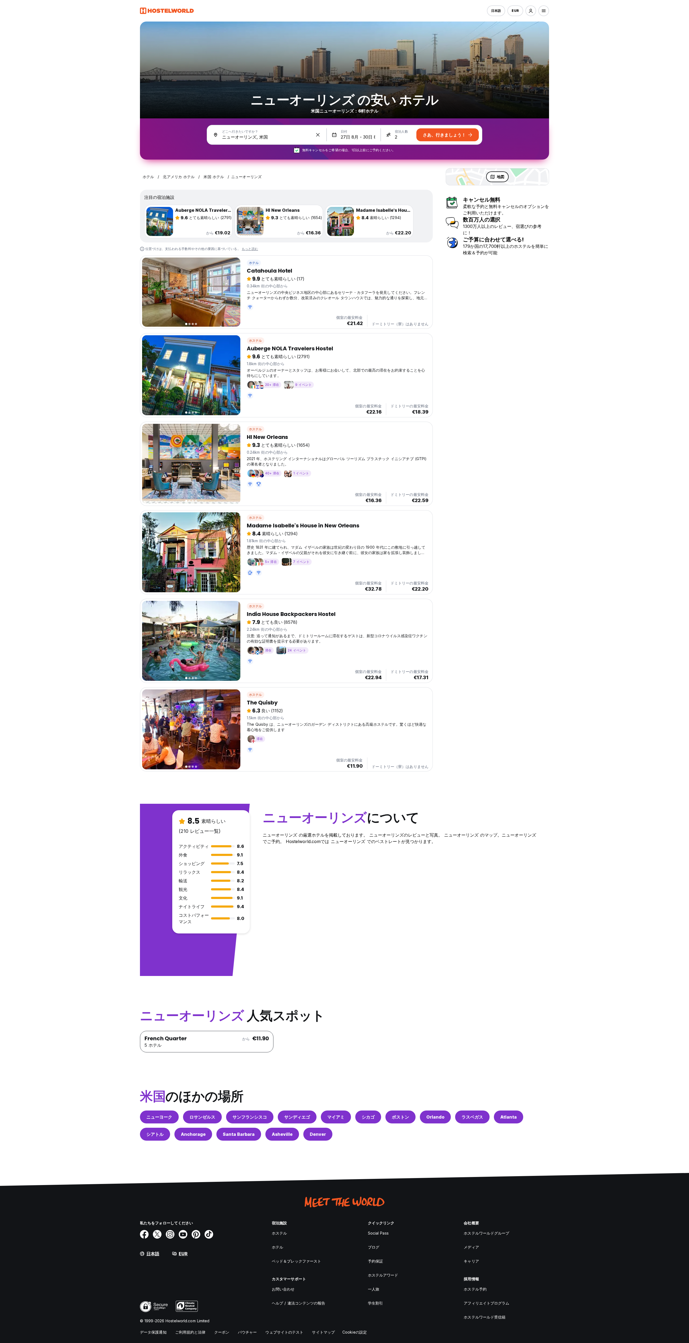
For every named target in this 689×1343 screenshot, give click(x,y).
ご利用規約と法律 (190, 1332)
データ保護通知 (153, 1332)
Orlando (435, 1117)
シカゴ (368, 1117)
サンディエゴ (297, 1117)
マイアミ (335, 1117)
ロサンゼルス (202, 1117)
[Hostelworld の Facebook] (144, 1234)
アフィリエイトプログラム (486, 1303)
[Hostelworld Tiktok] (209, 1234)
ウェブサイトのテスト (284, 1332)
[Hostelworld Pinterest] (196, 1234)
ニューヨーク (159, 1117)
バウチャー (247, 1332)
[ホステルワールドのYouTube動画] (183, 1234)
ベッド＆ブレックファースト (296, 1261)
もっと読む (250, 249)
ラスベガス (472, 1117)
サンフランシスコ (250, 1117)
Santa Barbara (239, 1134)
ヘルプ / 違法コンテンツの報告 (298, 1303)
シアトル (155, 1134)
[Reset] (317, 134)
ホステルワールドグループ (486, 1233)
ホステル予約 (475, 1289)
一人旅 (373, 1289)
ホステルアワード (383, 1275)
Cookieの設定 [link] (354, 1332)
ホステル (255, 341)
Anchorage (193, 1134)
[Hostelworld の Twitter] (157, 1234)
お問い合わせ (283, 1289)
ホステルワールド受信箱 (484, 1317)
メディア (471, 1247)
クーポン (221, 1332)
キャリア (471, 1261)
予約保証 (375, 1261)
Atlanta (508, 1117)
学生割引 (375, 1303)
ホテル (254, 263)
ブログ (373, 1247)
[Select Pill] (530, 10)
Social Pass (378, 1233)
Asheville (282, 1134)
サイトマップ (323, 1332)
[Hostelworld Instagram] (170, 1234)
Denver (318, 1134)
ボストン (400, 1117)
